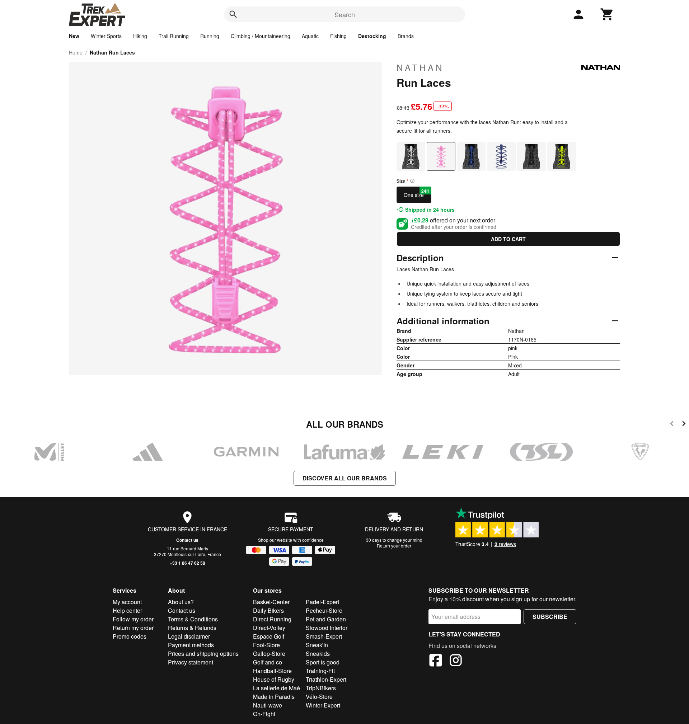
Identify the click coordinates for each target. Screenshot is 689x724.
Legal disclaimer (189, 636)
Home (76, 52)
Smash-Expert (324, 636)
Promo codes (129, 636)
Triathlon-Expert (326, 679)
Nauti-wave (267, 705)
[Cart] (607, 14)
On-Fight (264, 714)
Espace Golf (268, 636)
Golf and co (267, 662)
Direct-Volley (269, 628)
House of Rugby (273, 679)
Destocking (372, 35)
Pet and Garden (326, 619)
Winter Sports (106, 35)
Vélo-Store (319, 696)
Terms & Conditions (193, 619)
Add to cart (508, 239)
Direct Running (272, 619)
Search (344, 14)
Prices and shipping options (203, 653)
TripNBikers (321, 688)
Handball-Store (272, 671)
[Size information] (412, 180)
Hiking (140, 35)
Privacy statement (190, 662)
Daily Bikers (268, 610)
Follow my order (133, 619)
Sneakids (318, 653)
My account (127, 602)
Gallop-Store (269, 653)
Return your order (394, 545)
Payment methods (191, 645)
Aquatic (310, 35)
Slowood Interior (326, 628)
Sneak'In (317, 645)
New (74, 35)
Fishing (338, 35)
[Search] (233, 14)
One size (417, 193)
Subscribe (550, 616)
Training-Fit (320, 671)
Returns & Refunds (192, 628)
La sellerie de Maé (276, 688)
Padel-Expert (322, 602)
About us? (181, 602)
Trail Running (174, 35)
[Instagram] (456, 661)
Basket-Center (271, 602)
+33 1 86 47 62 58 (187, 563)
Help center (127, 610)
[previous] (672, 424)
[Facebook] (435, 661)
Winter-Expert (323, 705)
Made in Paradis (274, 696)
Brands (406, 35)
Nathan (420, 67)
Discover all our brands (345, 478)
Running (209, 35)
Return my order (133, 628)
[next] (684, 424)
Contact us (187, 540)
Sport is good (322, 662)
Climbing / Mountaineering (260, 35)
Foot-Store (266, 645)
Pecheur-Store (324, 610)
